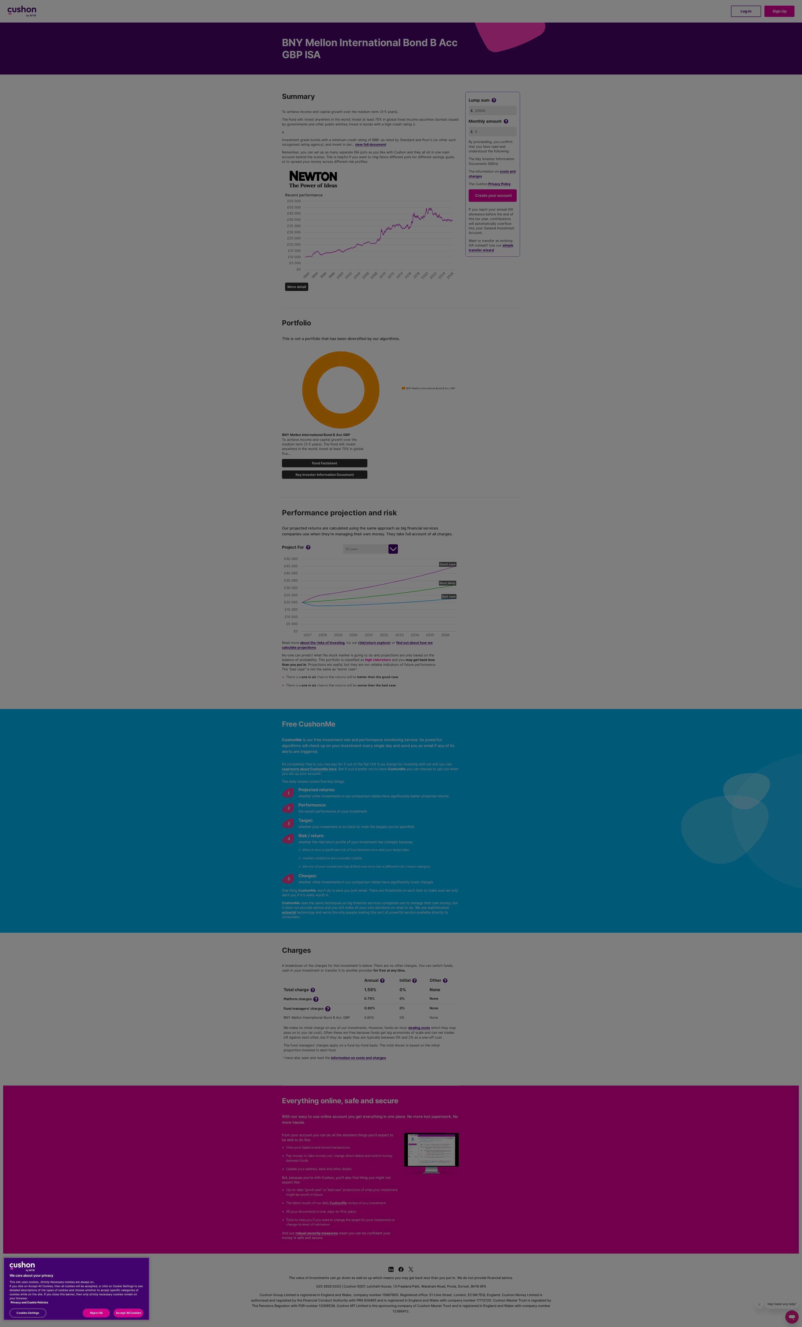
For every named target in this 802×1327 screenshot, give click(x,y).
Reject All (96, 1312)
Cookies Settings (27, 1312)
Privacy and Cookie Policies (29, 1302)
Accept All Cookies (128, 1312)
